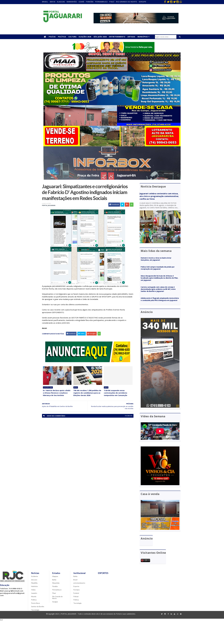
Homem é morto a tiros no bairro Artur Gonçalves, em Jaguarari (156, 259)
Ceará (81, 1)
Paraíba (89, 1)
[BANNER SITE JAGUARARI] (112, 52)
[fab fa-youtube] (174, 614)
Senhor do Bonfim (37, 606)
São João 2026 (100, 37)
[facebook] (165, 1)
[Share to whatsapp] (131, 205)
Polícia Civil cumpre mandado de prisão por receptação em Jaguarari (157, 268)
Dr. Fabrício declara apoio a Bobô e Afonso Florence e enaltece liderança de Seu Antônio (56, 392)
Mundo (33, 596)
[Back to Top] (180, 614)
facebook (128, 416)
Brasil (45, 1)
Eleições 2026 (85, 37)
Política (62, 37)
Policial (75, 596)
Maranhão (72, 1)
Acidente (34, 576)
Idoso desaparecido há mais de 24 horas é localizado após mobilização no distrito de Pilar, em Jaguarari (159, 278)
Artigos (131, 37)
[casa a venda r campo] (112, 125)
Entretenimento (117, 37)
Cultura (72, 37)
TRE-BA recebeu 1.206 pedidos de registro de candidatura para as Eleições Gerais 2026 (87, 392)
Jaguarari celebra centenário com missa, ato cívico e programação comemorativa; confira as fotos (159, 196)
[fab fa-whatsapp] (180, 1)
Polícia (52, 37)
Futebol (76, 593)
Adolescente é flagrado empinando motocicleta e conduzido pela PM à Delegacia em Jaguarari (160, 299)
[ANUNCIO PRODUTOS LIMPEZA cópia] (112, 104)
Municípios (143, 37)
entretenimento (79, 583)
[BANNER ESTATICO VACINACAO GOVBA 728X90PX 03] (136, 23)
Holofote (34, 586)
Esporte (76, 586)
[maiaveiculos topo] (112, 71)
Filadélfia (34, 583)
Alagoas (61, 1)
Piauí (111, 1)
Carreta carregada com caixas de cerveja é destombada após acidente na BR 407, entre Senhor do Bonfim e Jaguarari (158, 289)
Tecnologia (35, 610)
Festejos (76, 590)
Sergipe (142, 1)
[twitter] (168, 1)
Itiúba (33, 590)
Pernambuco (101, 1)
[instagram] (171, 1)
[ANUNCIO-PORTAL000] (87, 361)
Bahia (52, 1)
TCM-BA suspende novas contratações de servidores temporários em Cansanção (115, 392)
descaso (34, 580)
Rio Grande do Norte (126, 1)
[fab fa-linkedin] (171, 614)
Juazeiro (34, 593)
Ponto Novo (35, 603)
